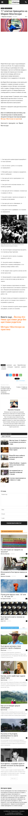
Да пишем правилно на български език (12, 531)
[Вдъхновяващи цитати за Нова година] (5, 450)
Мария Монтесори (22, 365)
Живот (2, 8)
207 (26, 576)
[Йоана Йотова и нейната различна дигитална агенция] (5, 457)
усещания (3, 368)
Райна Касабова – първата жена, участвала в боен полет (17, 464)
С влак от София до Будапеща (21, 387)
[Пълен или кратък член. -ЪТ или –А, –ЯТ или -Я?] (14, 586)
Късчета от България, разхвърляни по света (9, 735)
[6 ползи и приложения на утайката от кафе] (5, 480)
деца (15, 365)
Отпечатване (21, 380)
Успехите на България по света (10, 627)
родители (23, 367)
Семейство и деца (8, 8)
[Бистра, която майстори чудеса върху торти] (14, 667)
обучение (3, 367)
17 (26, 598)
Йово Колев (3, 650)
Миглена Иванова (5, 553)
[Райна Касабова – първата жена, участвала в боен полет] (5, 465)
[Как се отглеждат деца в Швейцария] (14, 697)
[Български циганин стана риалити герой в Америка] (14, 637)
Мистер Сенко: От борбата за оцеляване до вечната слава (17, 442)
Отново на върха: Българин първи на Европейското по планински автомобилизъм (6, 390)
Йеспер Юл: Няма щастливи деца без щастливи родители (13, 319)
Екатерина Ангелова (6, 598)
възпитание (9, 365)
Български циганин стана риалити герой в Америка (11, 647)
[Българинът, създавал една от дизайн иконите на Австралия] (14, 755)
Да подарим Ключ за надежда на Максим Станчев (16, 472)
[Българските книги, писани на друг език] (14, 608)
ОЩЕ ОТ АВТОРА (6, 436)
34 (26, 709)
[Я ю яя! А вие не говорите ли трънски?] (14, 541)
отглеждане (10, 367)
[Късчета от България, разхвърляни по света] (14, 725)
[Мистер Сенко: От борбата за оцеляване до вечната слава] (5, 442)
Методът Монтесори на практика (11, 119)
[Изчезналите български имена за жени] (14, 563)
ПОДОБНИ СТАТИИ (6, 434)
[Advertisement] (14, 47)
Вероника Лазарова (7, 16)
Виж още (13, 778)
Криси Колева (4, 680)
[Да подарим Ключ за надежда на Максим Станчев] (5, 472)
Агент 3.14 (3, 621)
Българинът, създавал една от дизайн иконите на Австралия (12, 765)
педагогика (17, 367)
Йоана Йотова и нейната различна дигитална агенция (17, 457)
